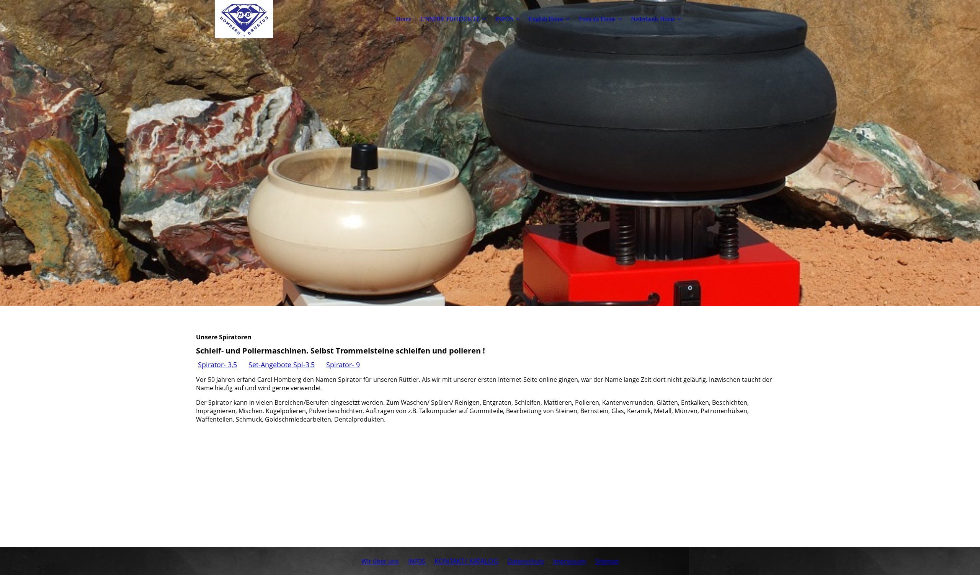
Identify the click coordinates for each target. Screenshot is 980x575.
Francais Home (597, 19)
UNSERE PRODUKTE (450, 19)
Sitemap (607, 561)
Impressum (569, 561)
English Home (546, 19)
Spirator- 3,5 (217, 364)
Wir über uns (380, 561)
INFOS (504, 19)
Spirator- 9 (343, 364)
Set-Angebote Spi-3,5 (281, 364)
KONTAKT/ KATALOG (466, 560)
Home (403, 19)
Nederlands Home (653, 19)
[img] (244, 19)
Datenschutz (526, 561)
